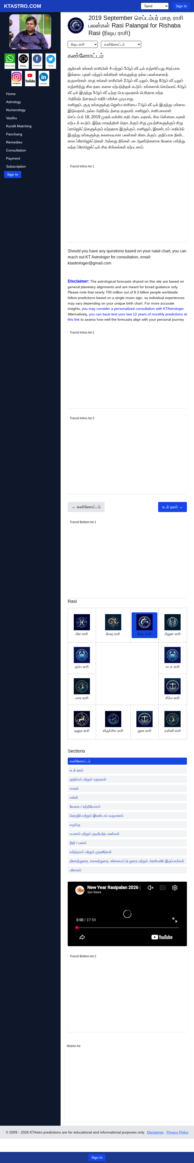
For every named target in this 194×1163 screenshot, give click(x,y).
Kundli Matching (19, 126)
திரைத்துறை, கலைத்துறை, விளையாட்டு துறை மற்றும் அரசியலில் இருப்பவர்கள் (127, 861)
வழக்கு (75, 825)
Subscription (16, 166)
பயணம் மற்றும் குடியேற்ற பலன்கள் (94, 834)
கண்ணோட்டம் (80, 761)
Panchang (14, 134)
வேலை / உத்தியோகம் (85, 806)
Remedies (14, 142)
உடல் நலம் (76, 770)
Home (11, 94)
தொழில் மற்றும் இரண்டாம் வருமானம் (97, 816)
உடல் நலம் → (172, 507)
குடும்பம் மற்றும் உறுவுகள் (88, 779)
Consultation (16, 150)
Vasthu (11, 118)
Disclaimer (155, 1132)
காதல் (74, 788)
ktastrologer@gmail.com (89, 263)
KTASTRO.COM (22, 6)
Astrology (13, 102)
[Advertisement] (127, 204)
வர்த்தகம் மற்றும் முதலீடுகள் (91, 852)
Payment (13, 158)
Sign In (181, 6)
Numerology (16, 110)
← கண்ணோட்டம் (86, 507)
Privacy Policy (177, 1132)
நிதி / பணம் (78, 843)
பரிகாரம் (75, 870)
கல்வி (74, 797)
